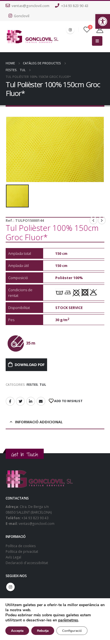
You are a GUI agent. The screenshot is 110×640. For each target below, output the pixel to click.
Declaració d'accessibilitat (27, 562)
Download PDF (30, 364)
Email (40, 401)
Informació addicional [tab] (39, 421)
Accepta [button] (17, 630)
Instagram (10, 587)
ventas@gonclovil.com (30, 5)
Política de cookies (21, 545)
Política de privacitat (22, 551)
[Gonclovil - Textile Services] (33, 36)
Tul (42, 384)
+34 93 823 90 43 (74, 5)
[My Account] (99, 29)
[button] (102, 21)
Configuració (72, 630)
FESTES (32, 384)
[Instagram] (70, 29)
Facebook (10, 401)
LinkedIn (30, 401)
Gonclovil (21, 16)
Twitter (20, 401)
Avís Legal (13, 557)
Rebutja (43, 630)
